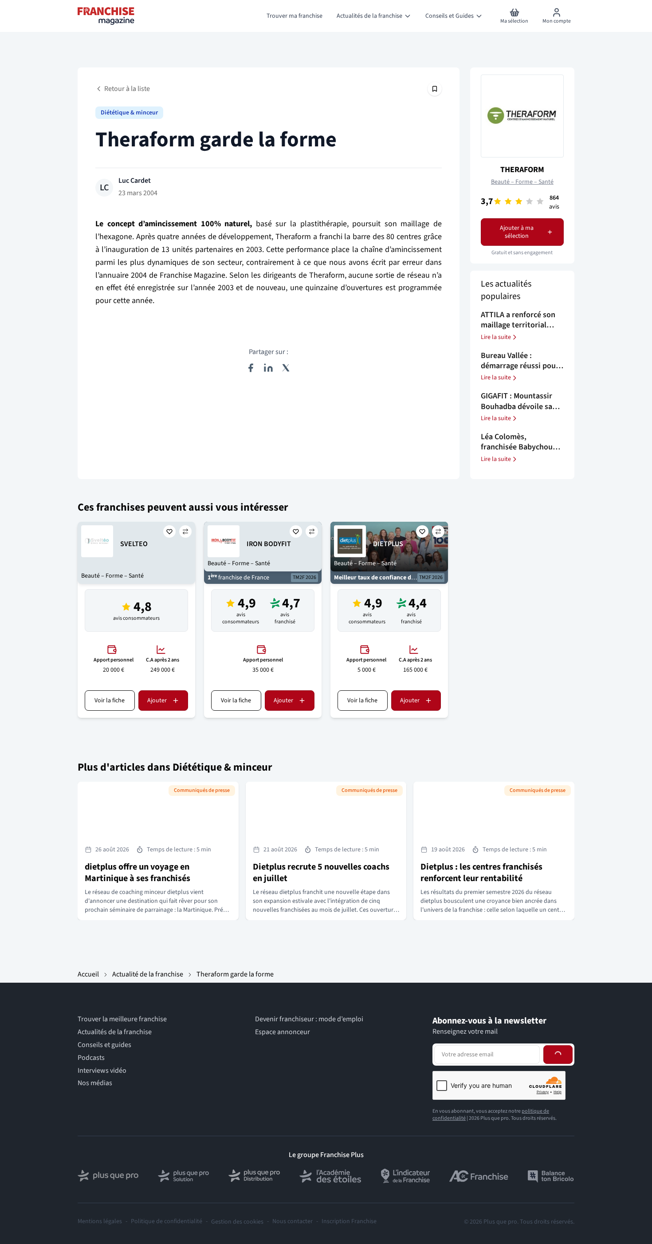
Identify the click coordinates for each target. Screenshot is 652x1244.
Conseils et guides (104, 1045)
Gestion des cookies (237, 1221)
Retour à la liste (127, 89)
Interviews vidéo (102, 1070)
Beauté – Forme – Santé (522, 181)
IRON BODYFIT (269, 544)
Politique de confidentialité (166, 1221)
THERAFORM (522, 169)
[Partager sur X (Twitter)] (286, 368)
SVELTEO (134, 544)
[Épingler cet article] (435, 89)
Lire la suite (496, 337)
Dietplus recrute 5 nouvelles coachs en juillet (321, 873)
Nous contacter (292, 1221)
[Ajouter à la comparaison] (185, 531)
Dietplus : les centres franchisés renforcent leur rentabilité (481, 873)
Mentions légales (100, 1221)
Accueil (88, 974)
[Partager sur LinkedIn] (268, 368)
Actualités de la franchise (115, 1032)
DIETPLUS (388, 544)
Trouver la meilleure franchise (122, 1019)
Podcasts (91, 1058)
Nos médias (95, 1083)
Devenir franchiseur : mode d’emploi (309, 1019)
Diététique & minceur (129, 112)
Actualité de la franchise (147, 974)
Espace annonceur (282, 1032)
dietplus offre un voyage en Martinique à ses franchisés (137, 873)
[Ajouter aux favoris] (169, 531)
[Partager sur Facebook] (251, 368)
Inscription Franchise (349, 1221)
